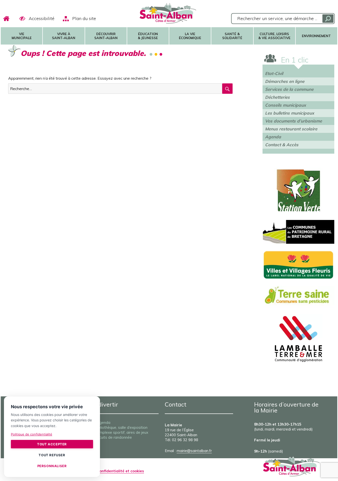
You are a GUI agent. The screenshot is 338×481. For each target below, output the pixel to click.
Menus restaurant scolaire (291, 128)
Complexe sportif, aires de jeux (121, 432)
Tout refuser (52, 455)
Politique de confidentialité (31, 434)
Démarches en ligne (284, 81)
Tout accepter (52, 444)
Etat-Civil (274, 73)
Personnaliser (52, 466)
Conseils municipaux (285, 105)
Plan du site (84, 18)
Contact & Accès (281, 144)
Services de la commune (289, 89)
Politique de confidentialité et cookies (109, 471)
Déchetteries (277, 97)
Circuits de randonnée (113, 437)
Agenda (273, 136)
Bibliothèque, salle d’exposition (121, 427)
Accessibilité (41, 18)
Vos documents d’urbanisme (293, 120)
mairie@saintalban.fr (194, 450)
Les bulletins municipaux (289, 113)
